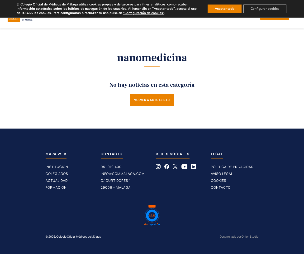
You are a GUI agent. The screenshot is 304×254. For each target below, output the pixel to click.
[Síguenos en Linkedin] (193, 167)
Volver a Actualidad (152, 100)
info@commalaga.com (123, 173)
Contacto (221, 187)
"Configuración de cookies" (143, 13)
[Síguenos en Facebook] (166, 167)
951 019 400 (111, 166)
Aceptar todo (224, 8)
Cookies (218, 180)
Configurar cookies (265, 8)
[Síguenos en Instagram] (158, 167)
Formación (56, 187)
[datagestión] (152, 216)
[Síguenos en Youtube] (184, 167)
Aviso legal (222, 173)
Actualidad (57, 180)
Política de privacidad (232, 166)
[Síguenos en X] (175, 167)
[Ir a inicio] (20, 20)
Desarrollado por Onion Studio (239, 237)
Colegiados (57, 173)
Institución (57, 166)
